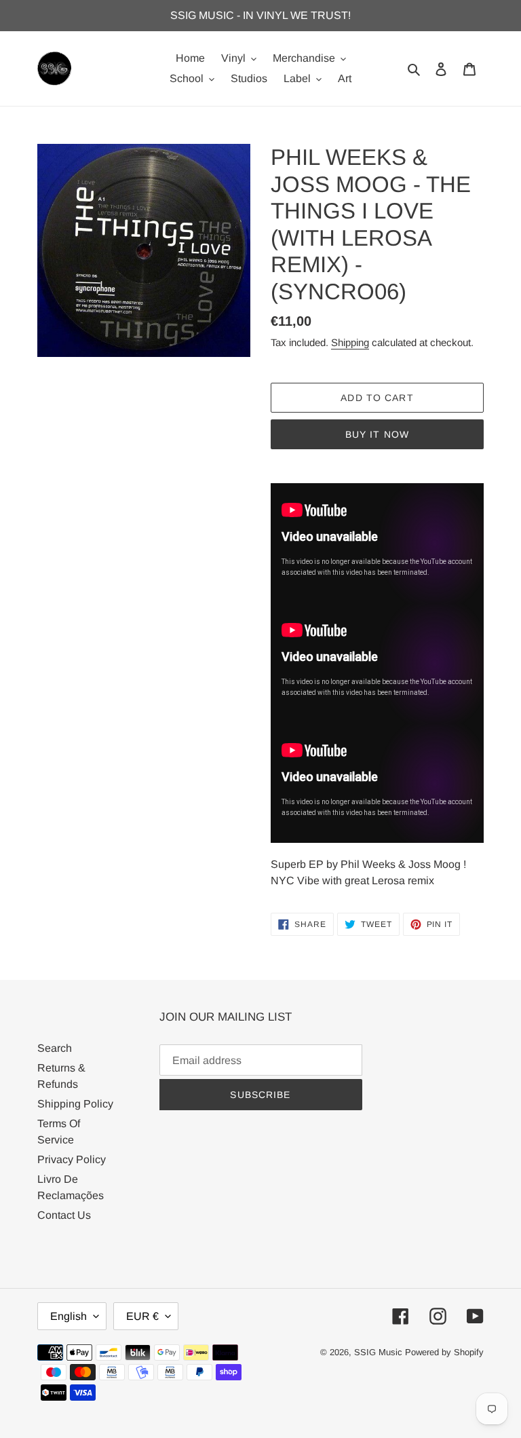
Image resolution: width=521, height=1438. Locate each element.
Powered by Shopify (444, 1352)
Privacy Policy (71, 1159)
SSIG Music (379, 1352)
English (68, 1316)
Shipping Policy (75, 1104)
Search (54, 1048)
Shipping (350, 342)
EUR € (142, 1316)
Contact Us (64, 1215)
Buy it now (377, 434)
